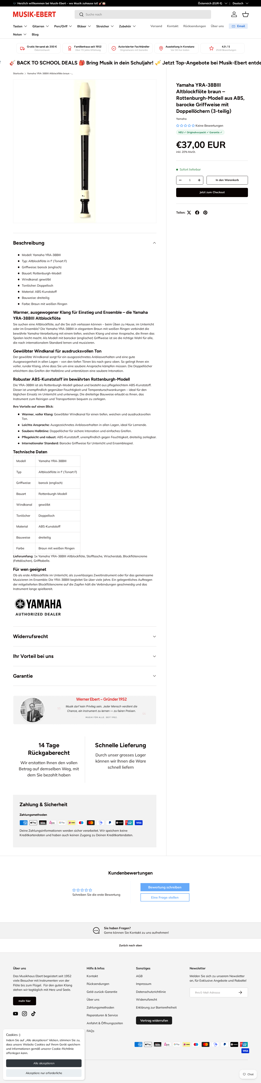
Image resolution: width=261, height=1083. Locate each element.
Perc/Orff (60, 26)
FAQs (90, 1031)
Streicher (102, 26)
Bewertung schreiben (164, 887)
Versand (156, 26)
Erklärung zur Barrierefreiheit (156, 1007)
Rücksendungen (194, 26)
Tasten (17, 26)
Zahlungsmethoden (100, 1007)
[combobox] (143, 14)
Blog (35, 34)
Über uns (217, 26)
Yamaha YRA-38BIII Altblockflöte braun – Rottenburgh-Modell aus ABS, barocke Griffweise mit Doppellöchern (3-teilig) (50, 73)
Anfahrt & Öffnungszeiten (105, 1023)
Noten (17, 34)
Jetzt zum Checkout (212, 192)
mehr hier (25, 1000)
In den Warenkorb (227, 180)
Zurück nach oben (130, 945)
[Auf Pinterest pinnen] (205, 212)
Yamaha (181, 118)
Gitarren (38, 26)
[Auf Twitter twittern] (189, 212)
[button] (245, 14)
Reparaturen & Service (102, 1015)
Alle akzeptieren (43, 1063)
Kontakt (172, 26)
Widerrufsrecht (146, 999)
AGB (139, 976)
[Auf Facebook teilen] (197, 212)
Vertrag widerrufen (154, 1020)
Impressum (143, 984)
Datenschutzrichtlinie (151, 992)
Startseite (18, 73)
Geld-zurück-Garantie (102, 992)
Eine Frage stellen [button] (165, 897)
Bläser (81, 26)
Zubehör (125, 26)
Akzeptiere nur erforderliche (44, 1073)
